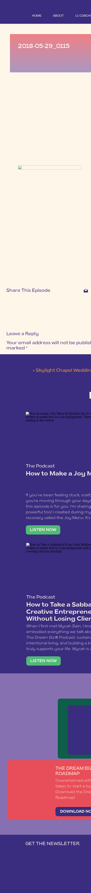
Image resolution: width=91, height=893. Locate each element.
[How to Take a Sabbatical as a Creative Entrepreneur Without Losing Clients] (43, 661)
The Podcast (40, 466)
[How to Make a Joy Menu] (43, 530)
